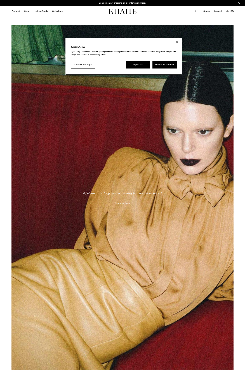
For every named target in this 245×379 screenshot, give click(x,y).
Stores (206, 11)
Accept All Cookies (164, 65)
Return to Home (122, 203)
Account (218, 11)
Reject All (138, 65)
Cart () (230, 11)
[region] (123, 56)
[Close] (177, 42)
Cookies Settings (83, 65)
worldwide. (140, 3)
